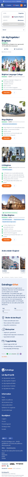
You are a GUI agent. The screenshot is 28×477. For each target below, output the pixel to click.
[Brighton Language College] (13, 63)
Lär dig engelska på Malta (8, 383)
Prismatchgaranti (6, 424)
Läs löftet (5, 356)
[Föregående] (4, 63)
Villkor (3, 448)
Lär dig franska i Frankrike (8, 386)
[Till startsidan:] (13, 369)
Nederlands (4, 454)
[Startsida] (2, 277)
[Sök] (21, 5)
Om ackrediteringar (7, 410)
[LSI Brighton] (13, 154)
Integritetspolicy (11, 448)
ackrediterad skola (8, 82)
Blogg (3, 397)
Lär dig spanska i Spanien (8, 378)
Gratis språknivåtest (7, 405)
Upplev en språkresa (7, 400)
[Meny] (24, 5)
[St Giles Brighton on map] (14, 239)
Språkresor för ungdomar (8, 407)
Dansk (3, 453)
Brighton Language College (12, 74)
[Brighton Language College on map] (14, 92)
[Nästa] (23, 63)
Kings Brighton (7, 120)
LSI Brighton (6, 165)
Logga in (4, 419)
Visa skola (6, 92)
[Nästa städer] (6, 254)
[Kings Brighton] (13, 109)
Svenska (4, 458)
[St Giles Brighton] (13, 202)
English (3, 456)
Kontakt (4, 429)
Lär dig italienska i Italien (8, 388)
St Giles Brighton (8, 215)
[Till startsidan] (2, 5)
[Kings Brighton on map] (14, 138)
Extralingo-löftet (6, 426)
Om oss (4, 421)
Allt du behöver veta (7, 402)
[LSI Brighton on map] (14, 185)
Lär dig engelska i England (9, 381)
